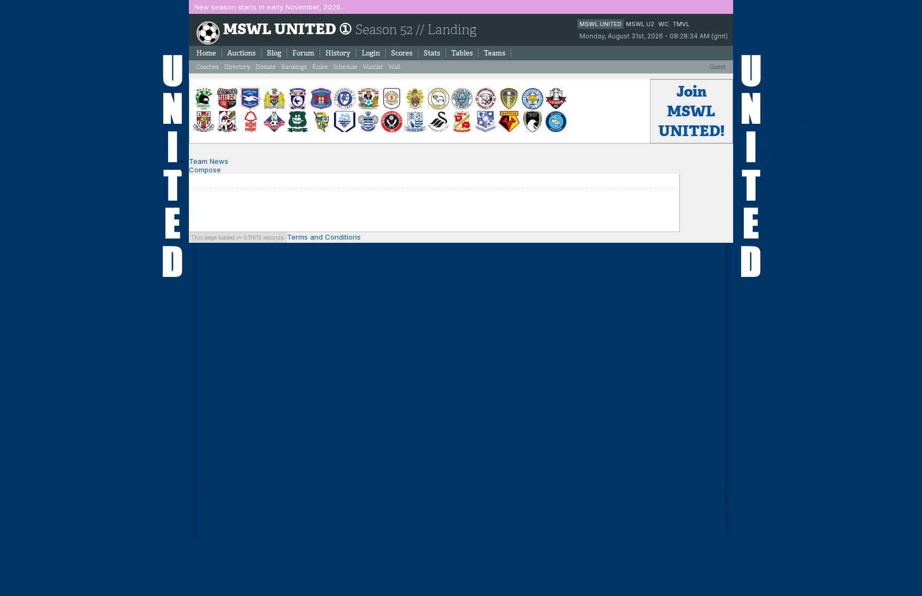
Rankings (294, 66)
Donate (266, 66)
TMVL (681, 24)
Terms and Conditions (324, 237)
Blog (274, 53)
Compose (205, 169)
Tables (462, 53)
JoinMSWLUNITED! (691, 111)
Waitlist (373, 66)
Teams (494, 53)
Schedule (345, 66)
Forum (303, 53)
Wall (394, 66)
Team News (208, 161)
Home (206, 53)
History (338, 53)
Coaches (207, 66)
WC (663, 24)
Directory (237, 66)
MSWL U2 (640, 24)
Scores (401, 53)
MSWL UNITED (600, 24)
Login (371, 53)
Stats (432, 53)
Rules (320, 66)
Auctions (241, 53)
